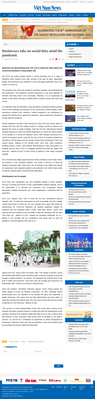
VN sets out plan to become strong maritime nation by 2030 (79, 134)
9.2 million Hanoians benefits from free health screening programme (79, 163)
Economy (23, 15)
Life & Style (46, 15)
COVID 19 (23, 341)
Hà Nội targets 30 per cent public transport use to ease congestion (78, 227)
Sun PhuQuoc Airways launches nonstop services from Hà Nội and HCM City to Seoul (79, 271)
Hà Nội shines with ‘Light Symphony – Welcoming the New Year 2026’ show (79, 168)
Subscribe (72, 51)
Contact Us (90, 2)
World (78, 15)
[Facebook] (50, 59)
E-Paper (85, 15)
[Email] (62, 59)
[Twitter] (53, 59)
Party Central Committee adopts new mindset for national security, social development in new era (80, 140)
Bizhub (68, 2)
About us (65, 388)
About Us (82, 2)
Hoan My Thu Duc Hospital (35, 341)
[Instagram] (59, 59)
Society (38, 15)
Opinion (71, 15)
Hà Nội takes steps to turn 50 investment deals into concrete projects (78, 192)
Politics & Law (13, 15)
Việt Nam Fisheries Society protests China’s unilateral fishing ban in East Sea (79, 303)
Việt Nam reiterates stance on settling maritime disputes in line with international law (80, 296)
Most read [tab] (85, 65)
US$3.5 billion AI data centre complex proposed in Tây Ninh (84, 118)
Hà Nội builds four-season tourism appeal (79, 217)
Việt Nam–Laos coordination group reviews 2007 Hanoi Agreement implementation (76, 96)
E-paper (72, 44)
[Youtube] (56, 59)
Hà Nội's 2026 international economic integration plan (80, 198)
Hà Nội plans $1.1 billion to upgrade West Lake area (79, 175)
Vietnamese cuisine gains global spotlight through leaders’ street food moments (80, 334)
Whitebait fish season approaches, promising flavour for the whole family (79, 326)
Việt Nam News (47, 8)
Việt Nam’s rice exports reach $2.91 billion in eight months (84, 83)
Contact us (73, 388)
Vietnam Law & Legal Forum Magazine (54, 2)
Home (5, 44)
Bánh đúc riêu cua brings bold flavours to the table (77, 340)
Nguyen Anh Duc (14, 341)
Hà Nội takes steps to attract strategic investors (79, 203)
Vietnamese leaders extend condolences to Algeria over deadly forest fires (84, 108)
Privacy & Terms (82, 388)
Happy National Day (62, 22)
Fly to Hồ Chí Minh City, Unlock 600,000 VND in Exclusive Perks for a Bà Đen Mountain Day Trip (80, 256)
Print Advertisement (75, 54)
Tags (4, 341)
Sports (54, 15)
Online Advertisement (75, 57)
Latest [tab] (71, 65)
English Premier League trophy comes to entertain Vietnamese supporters (84, 72)
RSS (92, 387)
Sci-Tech (31, 15)
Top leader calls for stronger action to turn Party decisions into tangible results (80, 147)
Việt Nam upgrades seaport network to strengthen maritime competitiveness (79, 289)
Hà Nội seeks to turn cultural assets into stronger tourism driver (79, 222)
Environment (63, 15)
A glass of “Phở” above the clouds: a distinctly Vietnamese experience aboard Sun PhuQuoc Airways (79, 263)
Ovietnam (75, 2)
